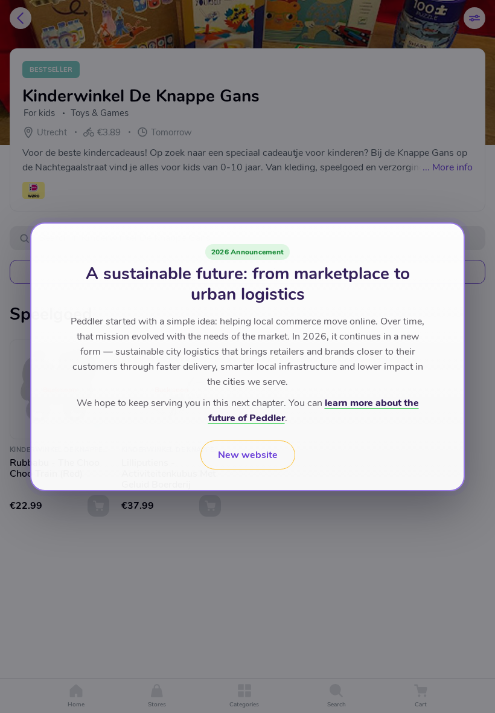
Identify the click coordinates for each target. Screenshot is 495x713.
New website (248, 455)
